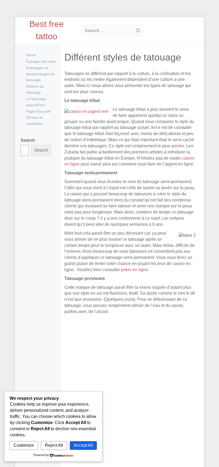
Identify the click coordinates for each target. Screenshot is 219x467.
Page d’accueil (38, 111)
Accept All (83, 445)
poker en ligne (134, 269)
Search (28, 140)
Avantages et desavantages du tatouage (40, 74)
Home (31, 55)
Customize (24, 445)
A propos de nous (41, 61)
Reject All (54, 445)
